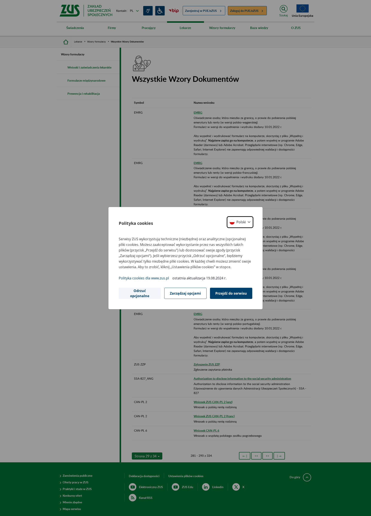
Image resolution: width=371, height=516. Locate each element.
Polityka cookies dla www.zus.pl (144, 278)
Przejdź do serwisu (231, 293)
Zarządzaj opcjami (185, 293)
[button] (240, 222)
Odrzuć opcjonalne (139, 293)
